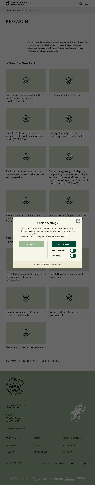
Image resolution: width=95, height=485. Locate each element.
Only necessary (64, 244)
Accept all (31, 244)
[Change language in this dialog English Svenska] (78, 221)
